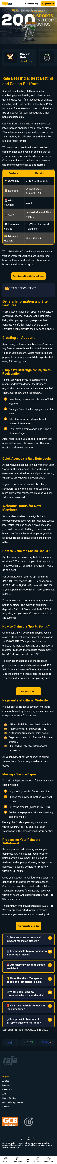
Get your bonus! (28, 691)
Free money (17, 1162)
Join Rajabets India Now (28, 926)
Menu (28, 1162)
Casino (37, 1162)
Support (6, 1107)
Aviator (5, 1081)
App (4, 1094)
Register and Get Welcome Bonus (28, 276)
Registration (48, 4)
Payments (7, 1090)
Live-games (49, 1162)
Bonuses (6, 1085)
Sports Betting (9, 1098)
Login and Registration (12, 1102)
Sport (5, 1162)
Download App (31, 4)
